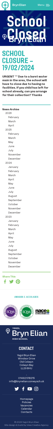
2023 (8, 217)
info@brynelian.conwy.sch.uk (26, 381)
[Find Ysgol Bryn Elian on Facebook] (23, 389)
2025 (8, 130)
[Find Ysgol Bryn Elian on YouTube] (29, 389)
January (13, 167)
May (10, 142)
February (13, 117)
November (14, 155)
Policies (26, 402)
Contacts (26, 412)
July (10, 150)
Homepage (26, 399)
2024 (8, 163)
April (11, 126)
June (11, 146)
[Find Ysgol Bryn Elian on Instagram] (36, 389)
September (15, 200)
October (13, 204)
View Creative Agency (38, 425)
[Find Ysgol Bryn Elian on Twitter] (16, 389)
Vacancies (26, 406)
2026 (8, 113)
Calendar (26, 409)
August (12, 196)
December (14, 159)
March (12, 121)
